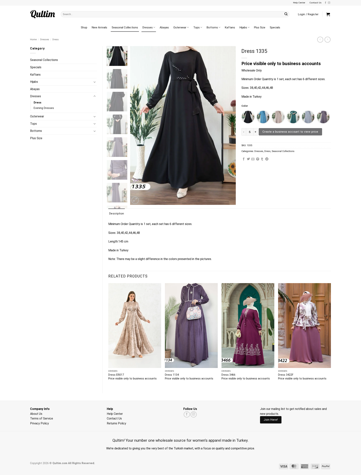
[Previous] (137, 125)
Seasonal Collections (125, 27)
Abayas (164, 27)
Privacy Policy (39, 423)
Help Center (115, 414)
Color (244, 106)
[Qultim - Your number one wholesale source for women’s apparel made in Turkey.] (42, 14)
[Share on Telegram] (266, 159)
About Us (36, 414)
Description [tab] (116, 213)
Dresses (148, 27)
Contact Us (114, 418)
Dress (55, 39)
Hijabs (243, 27)
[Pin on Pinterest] (257, 159)
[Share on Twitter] (248, 159)
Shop (84, 27)
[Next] (229, 125)
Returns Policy (116, 423)
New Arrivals (99, 27)
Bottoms (212, 27)
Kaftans (230, 27)
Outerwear (179, 27)
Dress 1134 (172, 374)
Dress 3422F (285, 374)
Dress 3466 (228, 374)
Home (33, 39)
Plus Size (259, 27)
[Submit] (286, 14)
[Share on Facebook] (243, 159)
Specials (275, 27)
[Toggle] (94, 82)
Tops (196, 27)
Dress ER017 (116, 374)
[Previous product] (327, 40)
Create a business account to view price (290, 131)
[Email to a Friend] (252, 159)
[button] (328, 14)
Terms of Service (41, 418)
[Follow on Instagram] (329, 3)
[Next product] (320, 40)
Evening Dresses (44, 108)
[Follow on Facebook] (325, 3)
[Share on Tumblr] (262, 159)
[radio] (248, 117)
